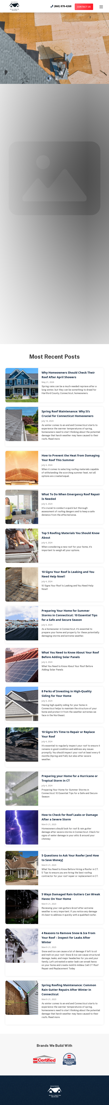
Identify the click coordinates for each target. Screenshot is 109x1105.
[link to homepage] (14, 6)
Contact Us (84, 7)
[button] (98, 6)
